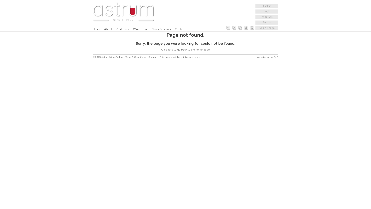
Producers (122, 29)
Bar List (267, 22)
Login (267, 11)
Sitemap (152, 57)
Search (267, 5)
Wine (136, 29)
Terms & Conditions (135, 57)
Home (96, 29)
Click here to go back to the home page (185, 49)
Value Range (267, 28)
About (108, 29)
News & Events (161, 29)
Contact (180, 29)
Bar (146, 29)
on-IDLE (274, 57)
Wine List (267, 16)
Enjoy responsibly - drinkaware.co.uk (180, 57)
